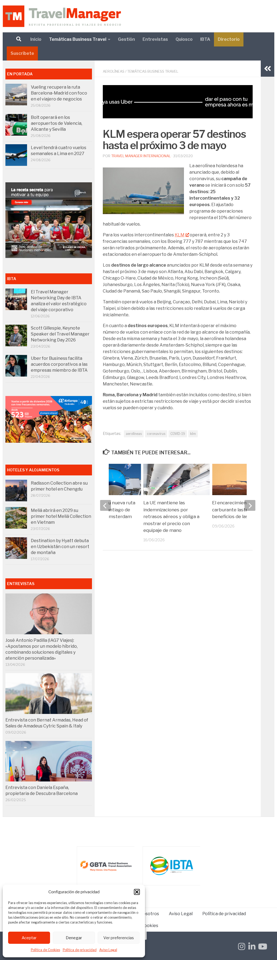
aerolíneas (134, 434)
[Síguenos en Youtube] (262, 946)
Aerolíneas (113, 71)
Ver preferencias (118, 937)
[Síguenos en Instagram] (242, 946)
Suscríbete (22, 53)
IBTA (205, 39)
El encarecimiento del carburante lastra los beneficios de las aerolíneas (241, 509)
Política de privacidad (80, 950)
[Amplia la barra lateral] (267, 69)
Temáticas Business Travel (77, 39)
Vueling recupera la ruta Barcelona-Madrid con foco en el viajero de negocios (59, 93)
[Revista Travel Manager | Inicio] (62, 16)
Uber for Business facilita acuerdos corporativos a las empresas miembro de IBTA (59, 364)
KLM (179, 234)
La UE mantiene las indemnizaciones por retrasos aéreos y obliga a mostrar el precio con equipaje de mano (171, 516)
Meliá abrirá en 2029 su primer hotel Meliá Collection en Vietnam (61, 516)
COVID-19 (177, 434)
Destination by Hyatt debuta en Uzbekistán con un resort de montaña (60, 546)
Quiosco (184, 39)
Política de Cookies (45, 950)
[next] (250, 505)
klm (193, 434)
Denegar (74, 937)
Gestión (126, 39)
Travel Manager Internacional (141, 156)
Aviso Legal (108, 950)
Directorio (229, 39)
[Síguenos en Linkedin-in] (252, 946)
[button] (137, 892)
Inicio (35, 39)
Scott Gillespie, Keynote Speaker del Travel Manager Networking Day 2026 (60, 334)
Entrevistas (155, 39)
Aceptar (29, 937)
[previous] (105, 505)
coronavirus (156, 434)
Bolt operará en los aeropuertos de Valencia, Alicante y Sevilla (56, 123)
